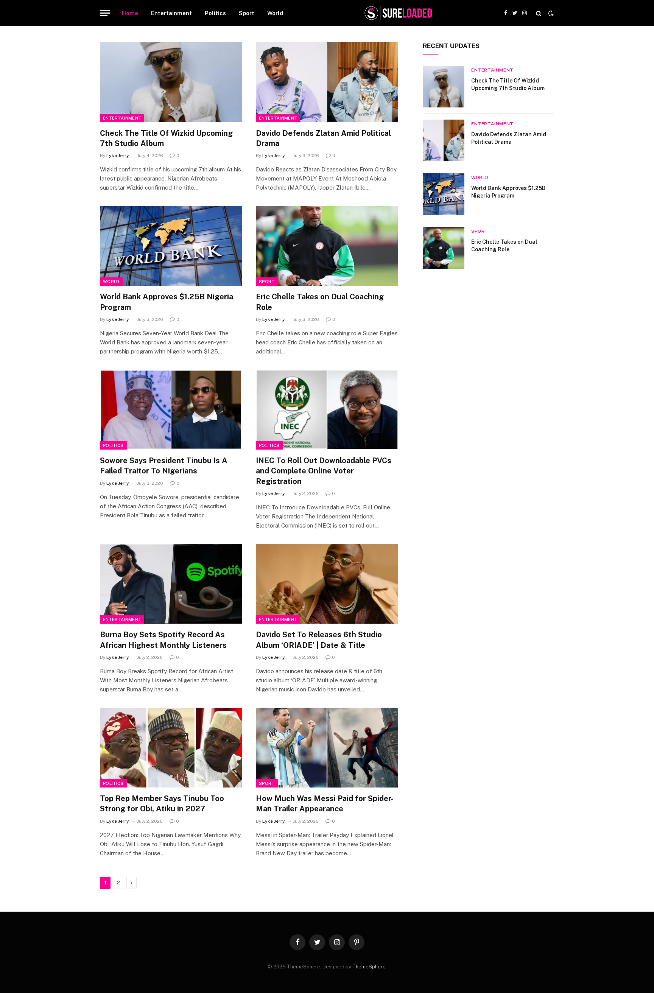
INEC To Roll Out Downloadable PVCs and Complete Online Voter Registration (323, 471)
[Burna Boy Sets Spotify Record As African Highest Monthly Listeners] (171, 584)
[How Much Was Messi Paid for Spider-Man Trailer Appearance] (327, 748)
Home (130, 13)
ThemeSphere (369, 967)
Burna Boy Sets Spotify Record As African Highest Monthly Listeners (163, 639)
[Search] (538, 13)
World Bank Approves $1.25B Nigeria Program (166, 301)
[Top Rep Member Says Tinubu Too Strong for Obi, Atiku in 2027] (171, 748)
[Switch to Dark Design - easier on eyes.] (550, 13)
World (275, 13)
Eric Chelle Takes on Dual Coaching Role (320, 301)
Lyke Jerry (117, 155)
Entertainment (171, 13)
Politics (215, 13)
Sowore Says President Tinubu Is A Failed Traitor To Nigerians (163, 465)
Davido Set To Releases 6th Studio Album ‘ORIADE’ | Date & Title (319, 639)
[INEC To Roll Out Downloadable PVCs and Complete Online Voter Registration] (327, 410)
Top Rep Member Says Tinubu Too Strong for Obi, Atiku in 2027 (162, 803)
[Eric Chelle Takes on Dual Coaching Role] (327, 246)
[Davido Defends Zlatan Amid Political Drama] (327, 82)
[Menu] (105, 13)
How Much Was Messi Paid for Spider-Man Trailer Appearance (325, 803)
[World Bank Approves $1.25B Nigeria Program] (171, 246)
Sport (246, 13)
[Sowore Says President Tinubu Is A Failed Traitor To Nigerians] (171, 410)
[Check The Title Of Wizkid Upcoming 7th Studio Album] (171, 82)
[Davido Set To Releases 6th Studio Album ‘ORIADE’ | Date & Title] (327, 584)
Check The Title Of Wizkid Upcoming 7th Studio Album (166, 138)
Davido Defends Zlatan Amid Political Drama (323, 138)
